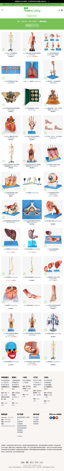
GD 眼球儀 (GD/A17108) (32, 192)
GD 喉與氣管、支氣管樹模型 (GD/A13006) (53, 82)
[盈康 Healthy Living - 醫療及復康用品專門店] (32, 10)
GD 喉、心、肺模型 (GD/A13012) (32, 81)
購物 (18, 21)
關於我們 (36, 417)
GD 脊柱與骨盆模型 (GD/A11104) (32, 277)
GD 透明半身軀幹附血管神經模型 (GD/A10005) (32, 334)
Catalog (19, 436)
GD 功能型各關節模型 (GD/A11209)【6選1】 (53, 54)
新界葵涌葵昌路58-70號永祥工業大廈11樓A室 (5, 382)
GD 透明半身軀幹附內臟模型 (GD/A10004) (11, 334)
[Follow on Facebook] (50, 417)
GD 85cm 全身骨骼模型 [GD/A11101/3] (11, 54)
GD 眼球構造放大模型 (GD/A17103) (53, 193)
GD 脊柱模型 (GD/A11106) (11, 277)
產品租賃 (20, 430)
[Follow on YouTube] (56, 417)
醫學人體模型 (33, 21)
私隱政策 (36, 424)
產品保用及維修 (22, 426)
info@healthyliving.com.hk (8, 426)
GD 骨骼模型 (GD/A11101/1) (53, 361)
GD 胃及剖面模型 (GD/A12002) (32, 249)
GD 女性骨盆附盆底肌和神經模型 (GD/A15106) (11, 109)
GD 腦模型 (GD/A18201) (10, 305)
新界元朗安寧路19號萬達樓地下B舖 (48, 382)
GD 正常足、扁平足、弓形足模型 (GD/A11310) (53, 137)
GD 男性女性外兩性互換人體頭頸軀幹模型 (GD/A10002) (32, 165)
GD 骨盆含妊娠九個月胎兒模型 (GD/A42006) (32, 362)
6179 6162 (11, 417)
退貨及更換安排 (22, 428)
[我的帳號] (59, 10)
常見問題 (20, 432)
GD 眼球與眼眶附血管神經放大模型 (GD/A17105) (11, 221)
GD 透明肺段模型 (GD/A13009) (53, 333)
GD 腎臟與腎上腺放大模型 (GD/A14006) (53, 278)
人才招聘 (36, 419)
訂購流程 (20, 421)
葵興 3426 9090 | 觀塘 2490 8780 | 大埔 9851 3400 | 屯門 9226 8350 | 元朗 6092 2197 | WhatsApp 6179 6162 (32, 4)
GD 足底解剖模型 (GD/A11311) (32, 305)
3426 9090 (7, 419)
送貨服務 (20, 424)
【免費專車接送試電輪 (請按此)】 (37, 1)
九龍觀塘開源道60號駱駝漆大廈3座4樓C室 (16, 382)
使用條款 (36, 421)
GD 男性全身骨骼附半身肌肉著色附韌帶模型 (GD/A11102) (11, 165)
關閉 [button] (48, 1)
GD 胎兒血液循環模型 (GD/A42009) (53, 249)
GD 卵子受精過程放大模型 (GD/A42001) (11, 82)
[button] (2, 10)
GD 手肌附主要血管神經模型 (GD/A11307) (31, 137)
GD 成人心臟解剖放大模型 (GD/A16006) (11, 137)
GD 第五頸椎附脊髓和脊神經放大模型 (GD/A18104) (32, 221)
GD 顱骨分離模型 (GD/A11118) (11, 361)
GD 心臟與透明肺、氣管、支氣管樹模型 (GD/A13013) (53, 109)
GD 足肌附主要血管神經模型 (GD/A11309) (53, 306)
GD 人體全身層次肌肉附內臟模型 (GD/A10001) (32, 54)
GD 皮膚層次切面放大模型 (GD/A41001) (53, 165)
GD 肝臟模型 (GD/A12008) (11, 249)
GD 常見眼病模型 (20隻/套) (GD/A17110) (32, 109)
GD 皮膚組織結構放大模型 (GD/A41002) (11, 193)
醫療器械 (24, 21)
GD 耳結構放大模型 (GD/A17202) (53, 221)
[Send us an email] (53, 417)
